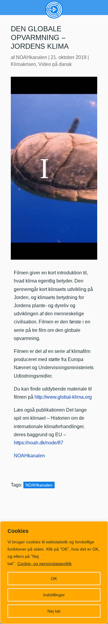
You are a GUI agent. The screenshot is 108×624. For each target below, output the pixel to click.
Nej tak (54, 611)
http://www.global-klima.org (63, 397)
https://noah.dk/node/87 (38, 442)
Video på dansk (55, 64)
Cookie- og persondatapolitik (44, 563)
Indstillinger (54, 594)
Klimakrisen (23, 64)
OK (54, 578)
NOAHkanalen (31, 57)
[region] (54, 572)
